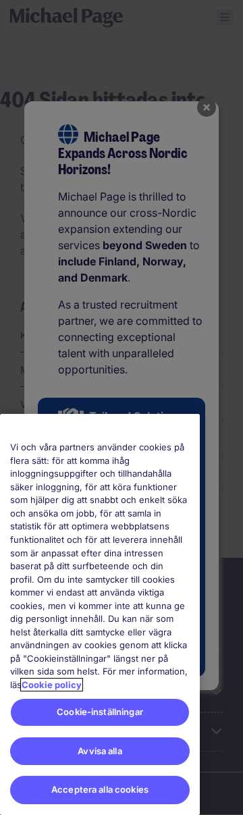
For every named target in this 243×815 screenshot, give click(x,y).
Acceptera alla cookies (99, 789)
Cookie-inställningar (100, 711)
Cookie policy (52, 684)
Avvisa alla (100, 750)
